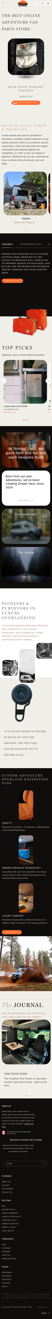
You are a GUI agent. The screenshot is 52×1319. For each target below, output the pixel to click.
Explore (24, 538)
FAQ (3, 1206)
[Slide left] (20, 230)
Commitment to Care (30, 244)
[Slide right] (31, 230)
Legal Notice (8, 1231)
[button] (3, 3)
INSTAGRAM (7, 1272)
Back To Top (42, 1307)
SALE (4, 1245)
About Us (6, 1182)
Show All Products (24, 222)
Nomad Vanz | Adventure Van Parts (14, 1307)
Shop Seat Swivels (26, 99)
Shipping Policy (9, 1220)
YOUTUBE (6, 1283)
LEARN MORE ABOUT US (12, 932)
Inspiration (7, 244)
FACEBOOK (6, 1276)
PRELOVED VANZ (9, 1259)
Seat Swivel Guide (15, 1073)
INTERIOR (6, 1252)
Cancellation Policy (11, 1217)
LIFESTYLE (6, 1255)
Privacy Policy (9, 1227)
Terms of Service (10, 1224)
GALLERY (6, 1185)
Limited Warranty (10, 1213)
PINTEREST (6, 1279)
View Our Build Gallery (12, 280)
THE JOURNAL (8, 1189)
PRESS (5, 1287)
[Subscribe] (45, 1163)
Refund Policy (8, 1209)
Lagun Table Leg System (15, 406)
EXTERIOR (6, 1248)
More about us (24, 500)
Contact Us (7, 1192)
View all (26, 420)
